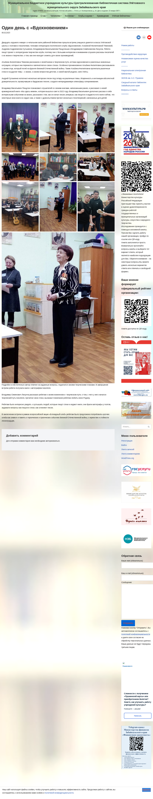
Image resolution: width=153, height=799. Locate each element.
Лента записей (127, 449)
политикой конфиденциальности (135, 634)
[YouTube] (149, 37)
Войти (124, 445)
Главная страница (29, 16)
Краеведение (103, 16)
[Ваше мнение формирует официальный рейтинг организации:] (136, 325)
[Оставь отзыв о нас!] (136, 382)
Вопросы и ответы (129, 90)
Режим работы (127, 45)
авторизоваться (53, 441)
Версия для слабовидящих (137, 27)
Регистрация (126, 441)
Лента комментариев (130, 454)
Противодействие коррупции (134, 54)
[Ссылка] (144, 37)
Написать (137, 716)
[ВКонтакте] (139, 37)
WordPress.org (127, 458)
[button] (46, 15)
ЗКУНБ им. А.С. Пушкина (132, 78)
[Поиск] (148, 426)
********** (124, 94)
